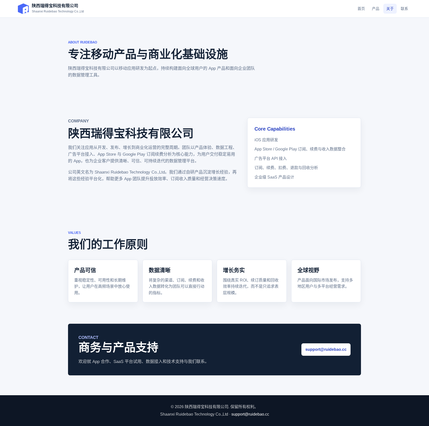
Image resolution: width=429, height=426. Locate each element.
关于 (390, 8)
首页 (361, 8)
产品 (375, 8)
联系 (404, 8)
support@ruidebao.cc (326, 349)
